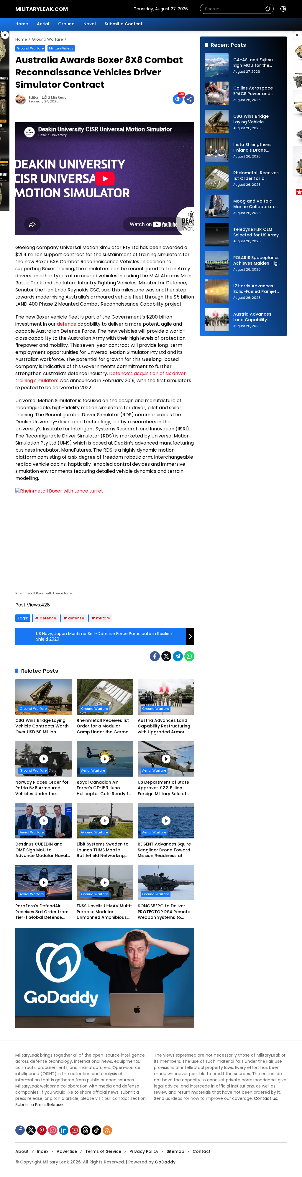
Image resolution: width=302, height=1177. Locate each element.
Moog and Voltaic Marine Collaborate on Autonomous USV (255, 204)
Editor (33, 97)
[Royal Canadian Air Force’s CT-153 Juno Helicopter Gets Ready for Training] (105, 758)
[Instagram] (53, 1130)
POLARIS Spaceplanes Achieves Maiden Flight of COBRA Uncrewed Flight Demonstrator (257, 260)
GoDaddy (165, 1162)
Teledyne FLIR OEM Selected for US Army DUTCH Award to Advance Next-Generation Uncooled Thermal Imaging (256, 232)
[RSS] (107, 1130)
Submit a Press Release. (39, 1105)
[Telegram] (178, 656)
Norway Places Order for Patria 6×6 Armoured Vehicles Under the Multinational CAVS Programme (42, 788)
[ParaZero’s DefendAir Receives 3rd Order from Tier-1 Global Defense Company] (43, 882)
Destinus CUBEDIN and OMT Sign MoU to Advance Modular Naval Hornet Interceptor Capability (41, 850)
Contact (202, 1151)
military (103, 618)
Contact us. (266, 1098)
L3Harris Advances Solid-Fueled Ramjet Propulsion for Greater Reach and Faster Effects (257, 289)
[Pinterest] (42, 1130)
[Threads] (85, 1130)
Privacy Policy (143, 1151)
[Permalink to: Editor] (22, 99)
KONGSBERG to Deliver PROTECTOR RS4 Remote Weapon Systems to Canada (164, 912)
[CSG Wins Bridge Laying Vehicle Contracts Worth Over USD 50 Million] (43, 697)
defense (76, 618)
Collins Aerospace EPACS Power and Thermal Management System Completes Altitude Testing (257, 91)
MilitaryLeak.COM (41, 9)
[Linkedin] (63, 1130)
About (22, 1151)
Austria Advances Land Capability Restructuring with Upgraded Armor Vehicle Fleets (164, 726)
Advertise (67, 1151)
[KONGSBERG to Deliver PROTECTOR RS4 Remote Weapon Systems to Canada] (166, 882)
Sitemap (175, 1151)
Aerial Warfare (93, 770)
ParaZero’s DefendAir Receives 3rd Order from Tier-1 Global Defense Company (41, 912)
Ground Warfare (30, 48)
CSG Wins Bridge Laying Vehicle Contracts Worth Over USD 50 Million (42, 726)
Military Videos (61, 48)
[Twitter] (166, 656)
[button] (268, 9)
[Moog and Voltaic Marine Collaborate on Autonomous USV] (217, 206)
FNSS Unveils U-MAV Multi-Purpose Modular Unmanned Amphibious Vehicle (104, 912)
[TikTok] (96, 1130)
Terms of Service (103, 1151)
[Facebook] (155, 656)
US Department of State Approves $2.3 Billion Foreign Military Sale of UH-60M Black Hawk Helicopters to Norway (163, 788)
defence (66, 324)
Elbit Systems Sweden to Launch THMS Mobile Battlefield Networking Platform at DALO (103, 850)
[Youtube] (74, 1130)
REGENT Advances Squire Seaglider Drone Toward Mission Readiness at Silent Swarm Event (164, 850)
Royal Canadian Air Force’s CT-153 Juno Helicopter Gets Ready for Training (105, 788)
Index (42, 1151)
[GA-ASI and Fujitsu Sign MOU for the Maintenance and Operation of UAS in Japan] (217, 65)
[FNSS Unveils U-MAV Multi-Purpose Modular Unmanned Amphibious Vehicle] (105, 882)
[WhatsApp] (189, 656)
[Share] (189, 99)
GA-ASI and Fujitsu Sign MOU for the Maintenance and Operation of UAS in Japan (254, 63)
